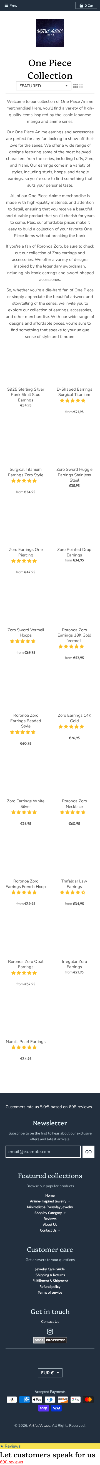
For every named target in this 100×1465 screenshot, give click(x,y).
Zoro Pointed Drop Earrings (74, 552)
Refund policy (50, 1286)
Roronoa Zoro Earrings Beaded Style (25, 721)
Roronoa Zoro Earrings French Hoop (26, 883)
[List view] (81, 86)
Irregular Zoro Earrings (74, 964)
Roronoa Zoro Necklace (74, 803)
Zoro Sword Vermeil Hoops (26, 632)
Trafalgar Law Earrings (74, 883)
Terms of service (50, 1292)
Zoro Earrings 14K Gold (74, 718)
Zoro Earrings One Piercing (26, 552)
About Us (50, 1224)
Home (50, 1195)
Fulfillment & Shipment (50, 1280)
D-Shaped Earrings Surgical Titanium (74, 392)
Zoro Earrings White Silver (25, 803)
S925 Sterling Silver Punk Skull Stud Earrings (25, 394)
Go (88, 1151)
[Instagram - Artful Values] (50, 1331)
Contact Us (48, 1230)
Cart (89, 5)
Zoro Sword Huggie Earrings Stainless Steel (74, 475)
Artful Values (39, 1425)
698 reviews (11, 1462)
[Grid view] (75, 86)
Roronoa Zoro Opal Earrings (25, 964)
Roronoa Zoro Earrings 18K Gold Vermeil (74, 635)
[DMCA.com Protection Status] (50, 1342)
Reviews (50, 1218)
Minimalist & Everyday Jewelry (50, 1207)
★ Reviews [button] (10, 1446)
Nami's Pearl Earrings (26, 1041)
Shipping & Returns (50, 1275)
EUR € (47, 1372)
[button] (73, 400)
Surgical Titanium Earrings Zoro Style (25, 472)
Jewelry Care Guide (50, 1269)
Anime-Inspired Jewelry (48, 1201)
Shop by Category (48, 1212)
